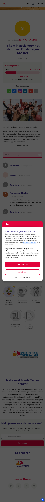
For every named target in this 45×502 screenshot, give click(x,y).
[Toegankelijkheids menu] (42, 499)
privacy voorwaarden (29, 243)
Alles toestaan (22, 264)
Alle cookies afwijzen (22, 277)
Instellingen (22, 272)
